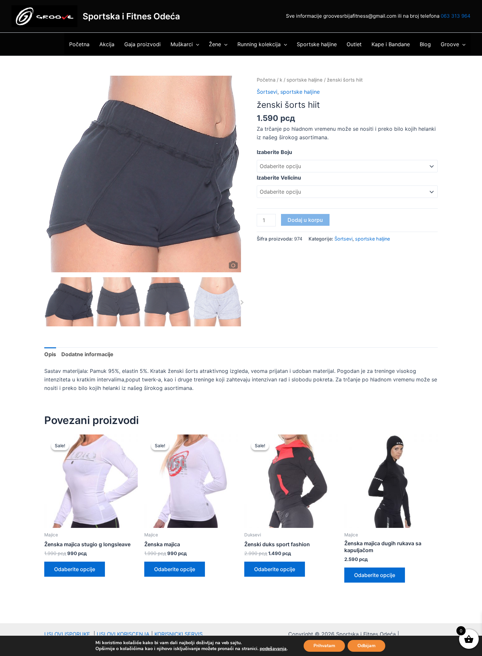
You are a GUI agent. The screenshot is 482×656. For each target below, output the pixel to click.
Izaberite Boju (274, 152)
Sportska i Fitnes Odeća (131, 16)
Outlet (354, 44)
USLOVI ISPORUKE (68, 634)
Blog (425, 44)
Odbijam (366, 646)
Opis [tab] (50, 354)
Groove (450, 44)
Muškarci (182, 44)
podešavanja (273, 649)
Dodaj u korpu (305, 220)
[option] (142, 174)
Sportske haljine (317, 44)
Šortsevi (267, 91)
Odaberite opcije (74, 569)
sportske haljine (305, 80)
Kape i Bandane (391, 44)
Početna (79, 44)
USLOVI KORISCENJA (123, 634)
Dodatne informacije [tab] (87, 354)
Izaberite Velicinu (279, 177)
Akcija (106, 44)
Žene (215, 44)
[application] (196, 44)
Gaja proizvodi (142, 44)
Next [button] (240, 299)
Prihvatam (324, 646)
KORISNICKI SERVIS (178, 634)
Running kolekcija (259, 44)
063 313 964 (456, 16)
